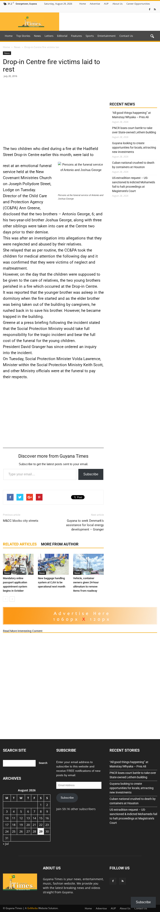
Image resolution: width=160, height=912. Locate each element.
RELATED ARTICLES (20, 544)
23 (47, 825)
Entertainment (107, 36)
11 (13, 818)
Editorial (62, 36)
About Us (117, 3)
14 (34, 818)
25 (13, 831)
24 (7, 831)
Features (76, 36)
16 (47, 818)
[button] (152, 36)
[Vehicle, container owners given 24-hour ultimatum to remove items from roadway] (88, 564)
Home (82, 3)
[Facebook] (149, 9)
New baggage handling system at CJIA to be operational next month (51, 582)
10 (7, 818)
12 (21, 818)
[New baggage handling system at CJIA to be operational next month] (53, 564)
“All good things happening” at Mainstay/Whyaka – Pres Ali (131, 115)
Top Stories (23, 36)
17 (7, 825)
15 (40, 818)
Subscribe (90, 474)
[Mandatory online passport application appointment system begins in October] (18, 564)
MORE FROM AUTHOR (60, 544)
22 (40, 825)
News (37, 36)
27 (28, 831)
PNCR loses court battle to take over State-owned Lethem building (134, 130)
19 (21, 825)
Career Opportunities (138, 3)
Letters (49, 36)
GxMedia (32, 908)
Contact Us (126, 36)
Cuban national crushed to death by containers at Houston (133, 165)
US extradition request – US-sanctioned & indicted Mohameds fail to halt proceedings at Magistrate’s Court (133, 184)
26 (21, 831)
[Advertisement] (53, 111)
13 (28, 818)
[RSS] (154, 9)
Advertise (95, 3)
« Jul (6, 844)
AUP (106, 3)
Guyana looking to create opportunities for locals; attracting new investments (134, 147)
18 (13, 825)
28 (34, 831)
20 (28, 825)
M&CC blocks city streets (20, 521)
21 (34, 825)
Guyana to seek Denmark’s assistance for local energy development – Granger (85, 525)
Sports (90, 36)
